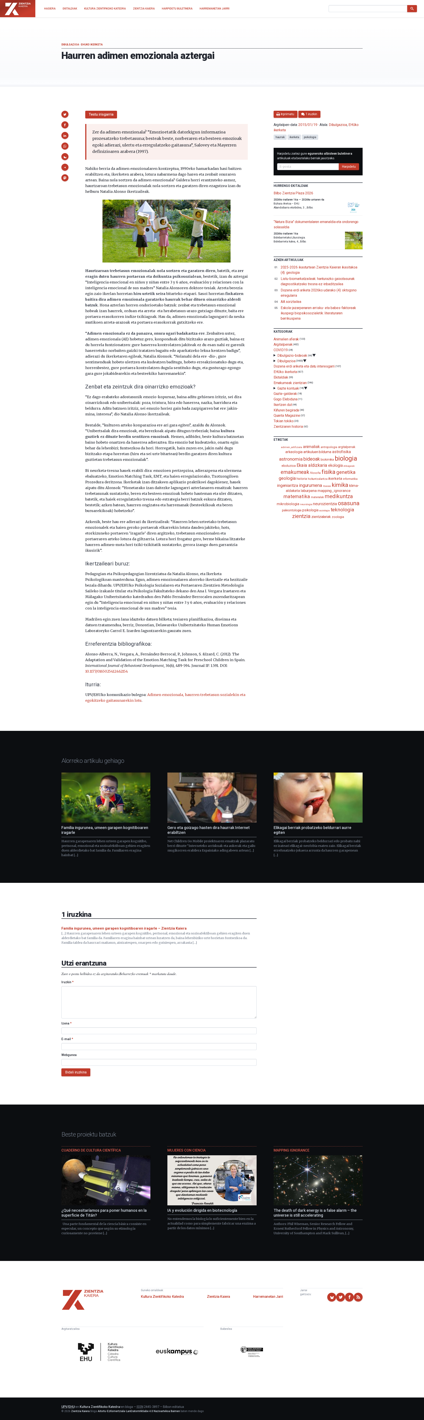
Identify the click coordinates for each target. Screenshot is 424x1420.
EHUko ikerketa (91, 44)
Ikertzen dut (283, 405)
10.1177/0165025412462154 (106, 671)
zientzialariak (321, 517)
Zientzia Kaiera (218, 1296)
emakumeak (295, 472)
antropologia (329, 447)
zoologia (338, 517)
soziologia (324, 510)
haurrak (280, 137)
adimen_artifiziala (291, 447)
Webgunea (69, 1055)
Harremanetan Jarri (268, 1296)
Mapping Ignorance (291, 1150)
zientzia (301, 516)
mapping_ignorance (334, 490)
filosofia (315, 473)
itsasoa (327, 486)
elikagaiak (349, 466)
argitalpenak (346, 447)
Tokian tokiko (284, 421)
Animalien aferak (286, 339)
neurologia (306, 504)
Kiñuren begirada (286, 410)
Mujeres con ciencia (186, 1150)
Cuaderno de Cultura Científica (91, 1150)
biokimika (327, 459)
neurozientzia (325, 503)
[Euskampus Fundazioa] (177, 1352)
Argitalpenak (283, 344)
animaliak (311, 446)
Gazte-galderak (285, 394)
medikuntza (339, 496)
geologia (287, 478)
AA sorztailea (291, 302)
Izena (66, 1023)
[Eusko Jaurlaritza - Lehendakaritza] (251, 1352)
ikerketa (294, 137)
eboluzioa (288, 466)
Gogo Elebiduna (285, 399)
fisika (328, 471)
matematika (296, 496)
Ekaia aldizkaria (312, 465)
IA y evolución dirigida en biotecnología (202, 1210)
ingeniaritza (287, 485)
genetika (346, 472)
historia (302, 478)
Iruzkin (67, 982)
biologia (346, 458)
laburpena (309, 490)
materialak (317, 497)
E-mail (67, 1039)
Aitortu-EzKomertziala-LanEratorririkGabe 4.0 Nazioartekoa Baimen (139, 1411)
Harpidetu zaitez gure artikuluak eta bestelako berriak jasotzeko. (314, 156)
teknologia (342, 510)
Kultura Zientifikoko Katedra (162, 1296)
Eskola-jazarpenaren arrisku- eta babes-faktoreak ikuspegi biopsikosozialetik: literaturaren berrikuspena (318, 313)
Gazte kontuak (288, 388)
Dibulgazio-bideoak (292, 355)
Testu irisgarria (101, 114)
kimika (340, 485)
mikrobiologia (288, 504)
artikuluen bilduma (317, 452)
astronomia (290, 459)
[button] (64, 114)
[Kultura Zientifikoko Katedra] (101, 1352)
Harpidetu (349, 166)
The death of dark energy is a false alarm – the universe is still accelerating (315, 1213)
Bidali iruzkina (76, 1072)
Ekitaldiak (281, 377)
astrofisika (341, 451)
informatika (350, 478)
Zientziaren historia (288, 426)
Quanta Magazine (287, 415)
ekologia (335, 465)
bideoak (311, 459)
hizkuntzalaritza (317, 478)
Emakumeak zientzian (290, 383)
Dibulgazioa (70, 44)
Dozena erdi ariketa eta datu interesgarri (304, 366)
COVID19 (281, 350)
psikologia (310, 137)
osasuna (348, 503)
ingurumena (310, 485)
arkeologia (294, 452)
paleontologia (291, 510)
